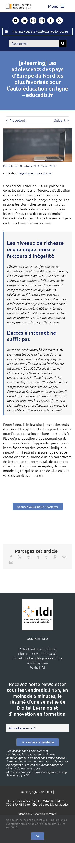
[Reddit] (28, 557)
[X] (20, 557)
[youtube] (15, 20)
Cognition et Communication (35, 173)
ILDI (42, 667)
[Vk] (64, 557)
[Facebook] (11, 557)
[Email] (11, 562)
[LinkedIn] (37, 557)
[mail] (42, 20)
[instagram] (33, 20)
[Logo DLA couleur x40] (18, 5)
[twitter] (59, 20)
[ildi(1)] (37, 601)
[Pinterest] (55, 557)
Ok (37, 836)
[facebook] (50, 20)
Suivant (59, 120)
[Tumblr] (46, 557)
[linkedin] (24, 20)
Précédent (17, 120)
